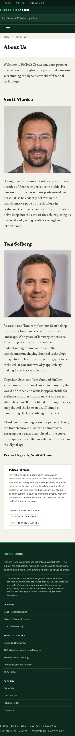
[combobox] (37, 18)
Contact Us (10, 695)
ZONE (15, 10)
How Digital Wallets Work (18, 664)
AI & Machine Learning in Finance (22, 650)
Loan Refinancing (14, 626)
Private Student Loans (17, 619)
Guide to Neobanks (15, 643)
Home (6, 37)
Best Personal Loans (15, 612)
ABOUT (8, 3)
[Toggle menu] (8, 29)
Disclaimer (9, 710)
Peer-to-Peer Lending (16, 657)
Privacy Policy (11, 702)
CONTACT (21, 3)
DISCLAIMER (37, 3)
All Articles (10, 672)
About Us (21, 37)
